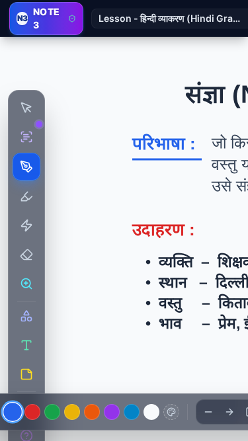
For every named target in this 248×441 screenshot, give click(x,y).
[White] (151, 412)
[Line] (208, 412)
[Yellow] (72, 412)
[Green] (52, 412)
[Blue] (12, 412)
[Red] (32, 412)
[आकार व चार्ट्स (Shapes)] (26, 316)
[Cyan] (132, 412)
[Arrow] (229, 412)
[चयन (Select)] (26, 108)
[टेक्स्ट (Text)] (26, 345)
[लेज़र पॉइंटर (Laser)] (26, 225)
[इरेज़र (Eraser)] (26, 254)
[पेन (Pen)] (26, 166)
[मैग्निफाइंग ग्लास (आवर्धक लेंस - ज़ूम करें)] (26, 283)
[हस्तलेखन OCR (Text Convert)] (26, 137)
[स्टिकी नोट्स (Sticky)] (26, 374)
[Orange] (92, 412)
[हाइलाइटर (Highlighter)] (26, 196)
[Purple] (112, 412)
